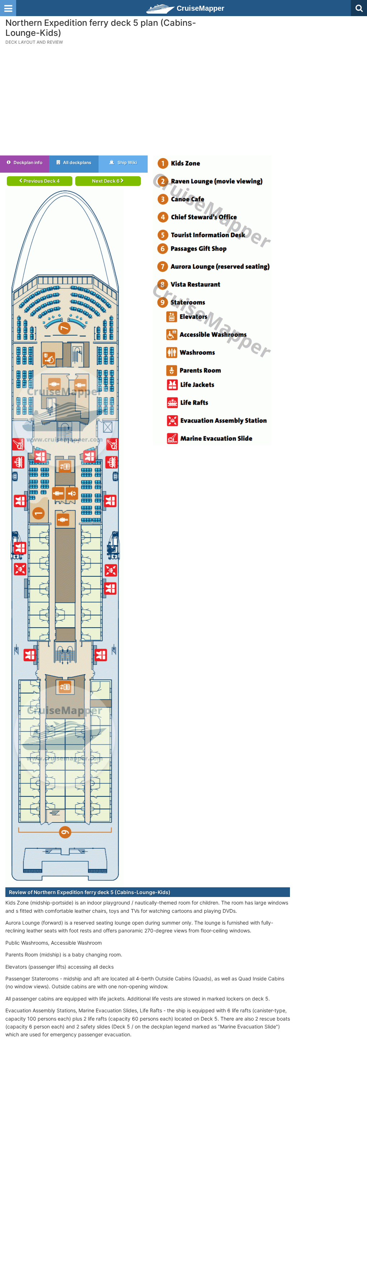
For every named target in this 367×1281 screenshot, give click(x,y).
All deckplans (76, 162)
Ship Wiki (126, 162)
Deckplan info (27, 162)
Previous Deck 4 (41, 181)
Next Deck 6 (106, 181)
